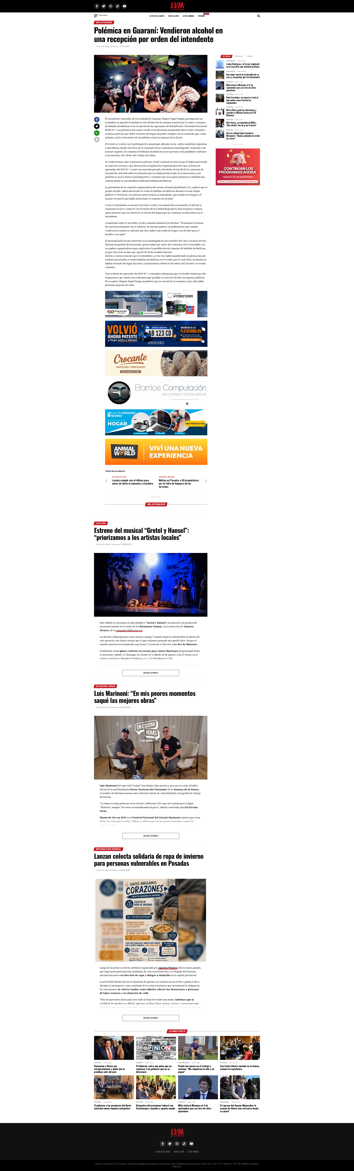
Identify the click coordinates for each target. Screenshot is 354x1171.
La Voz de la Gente (157, 15)
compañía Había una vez (129, 630)
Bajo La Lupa (173, 15)
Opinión (202, 15)
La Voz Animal (188, 15)
